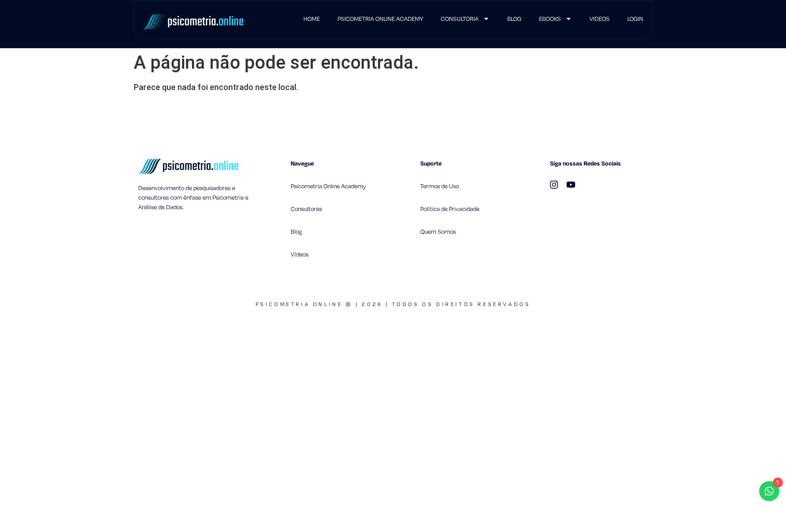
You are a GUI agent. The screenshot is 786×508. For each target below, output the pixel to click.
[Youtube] (571, 184)
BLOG (514, 19)
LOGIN (635, 19)
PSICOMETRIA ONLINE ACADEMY (380, 19)
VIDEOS (600, 19)
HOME (311, 19)
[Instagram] (554, 184)
